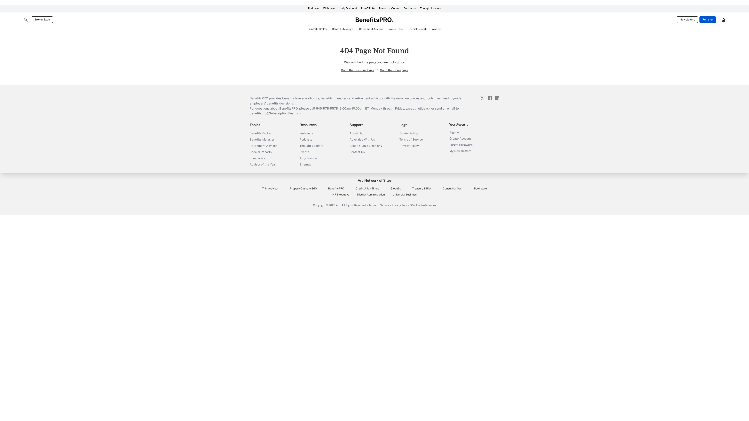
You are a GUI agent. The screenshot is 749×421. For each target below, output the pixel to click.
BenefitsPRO (336, 188)
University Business (405, 194)
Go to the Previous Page (357, 70)
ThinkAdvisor (270, 188)
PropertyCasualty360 (303, 188)
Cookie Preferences (423, 205)
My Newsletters (460, 151)
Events (304, 152)
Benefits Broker (261, 133)
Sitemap (305, 164)
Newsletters (687, 19)
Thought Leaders (430, 8)
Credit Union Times (367, 188)
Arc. (338, 205)
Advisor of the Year (263, 164)
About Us (356, 133)
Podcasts (313, 8)
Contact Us (357, 152)
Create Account (460, 138)
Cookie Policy (408, 133)
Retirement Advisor (263, 145)
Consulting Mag (452, 188)
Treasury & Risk (421, 188)
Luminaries (257, 158)
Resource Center (389, 8)
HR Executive (340, 194)
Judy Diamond (348, 8)
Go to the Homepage (394, 70)
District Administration (371, 194)
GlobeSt (395, 188)
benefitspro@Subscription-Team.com (276, 113)
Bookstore (410, 8)
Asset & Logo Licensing (366, 145)
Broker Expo (42, 19)
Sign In (454, 132)
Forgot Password (461, 144)
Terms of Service (411, 139)
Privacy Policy (409, 145)
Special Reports (261, 152)
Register (707, 19)
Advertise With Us (362, 139)
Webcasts (329, 8)
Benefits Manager (262, 139)
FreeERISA (368, 8)
